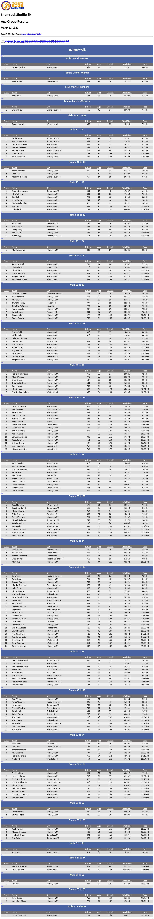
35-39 (39, 41)
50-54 (51, 41)
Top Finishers (9, 41)
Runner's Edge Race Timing (31, 34)
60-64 (59, 41)
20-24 (27, 41)
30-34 (35, 41)
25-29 (31, 41)
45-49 (47, 41)
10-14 (18, 41)
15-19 (22, 41)
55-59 (55, 41)
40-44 (43, 41)
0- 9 (15, 41)
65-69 (63, 41)
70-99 (67, 41)
